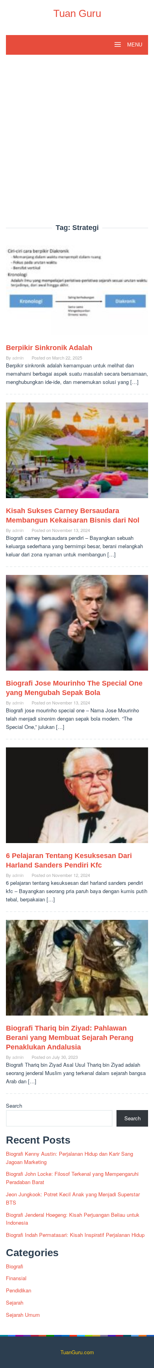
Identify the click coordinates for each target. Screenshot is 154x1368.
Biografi (14, 1266)
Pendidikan (18, 1290)
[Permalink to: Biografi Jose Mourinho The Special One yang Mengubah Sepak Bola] (77, 626)
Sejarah (14, 1302)
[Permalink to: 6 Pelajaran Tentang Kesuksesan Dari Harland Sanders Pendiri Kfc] (77, 798)
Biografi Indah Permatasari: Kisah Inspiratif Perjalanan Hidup (75, 1234)
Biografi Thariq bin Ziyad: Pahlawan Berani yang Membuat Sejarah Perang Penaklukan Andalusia (69, 1037)
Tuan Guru (77, 13)
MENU (134, 45)
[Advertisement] (77, 143)
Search (14, 1105)
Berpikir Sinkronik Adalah (49, 348)
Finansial (16, 1278)
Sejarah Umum (23, 1314)
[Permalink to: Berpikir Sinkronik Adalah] (77, 290)
